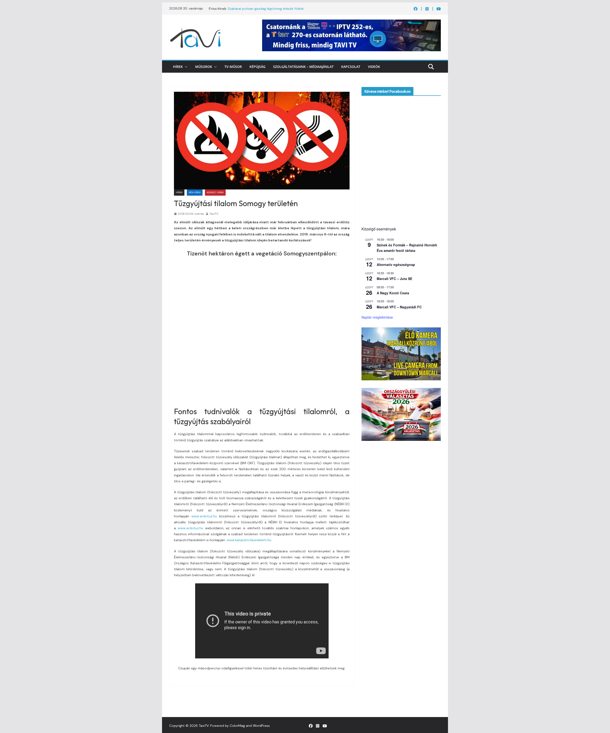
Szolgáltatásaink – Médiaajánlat (303, 66)
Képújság (257, 66)
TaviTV (213, 214)
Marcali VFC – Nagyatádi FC (399, 307)
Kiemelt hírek (215, 192)
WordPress (261, 725)
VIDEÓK (374, 66)
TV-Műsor (233, 66)
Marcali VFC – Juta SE (394, 278)
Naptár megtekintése (377, 317)
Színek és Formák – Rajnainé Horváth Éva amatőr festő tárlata (407, 248)
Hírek (178, 66)
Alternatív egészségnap (396, 264)
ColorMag (237, 725)
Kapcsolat (350, 66)
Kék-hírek (195, 192)
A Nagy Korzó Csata (393, 292)
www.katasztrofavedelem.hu (249, 540)
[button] (185, 66)
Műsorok (203, 66)
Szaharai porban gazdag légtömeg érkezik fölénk (266, 8)
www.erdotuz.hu (204, 516)
